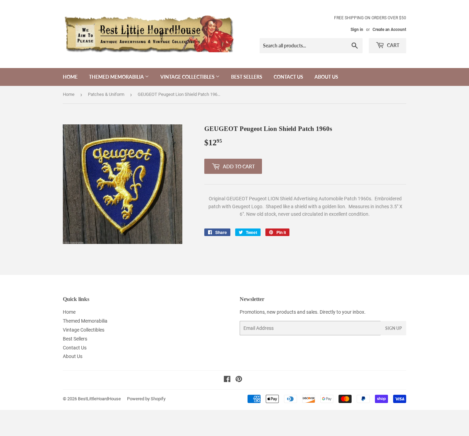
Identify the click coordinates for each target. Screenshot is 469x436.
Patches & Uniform (106, 94)
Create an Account (389, 29)
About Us (326, 77)
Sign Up (393, 328)
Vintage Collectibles (188, 77)
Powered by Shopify (146, 398)
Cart (392, 45)
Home (70, 77)
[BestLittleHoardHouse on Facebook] (227, 380)
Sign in (357, 29)
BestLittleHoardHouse (99, 398)
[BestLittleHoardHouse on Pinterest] (238, 380)
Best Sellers (246, 77)
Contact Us (288, 77)
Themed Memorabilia (117, 77)
